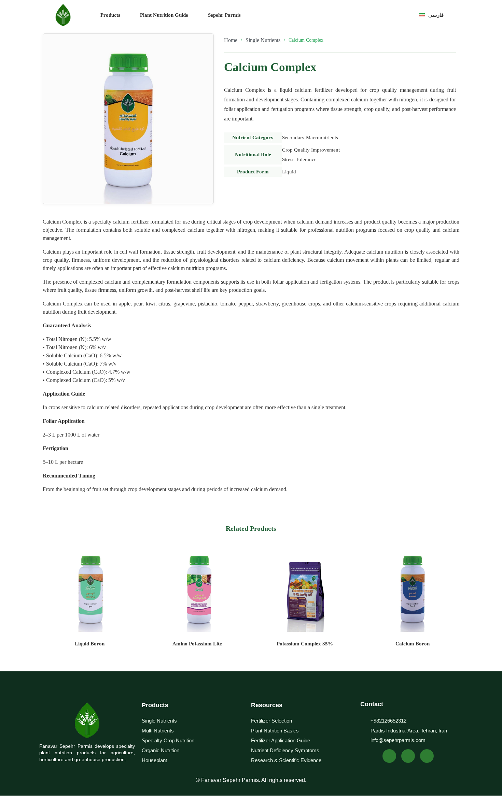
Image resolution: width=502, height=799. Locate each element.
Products (110, 15)
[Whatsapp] (389, 756)
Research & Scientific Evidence (286, 760)
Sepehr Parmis (224, 15)
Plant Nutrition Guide (164, 15)
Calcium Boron (412, 643)
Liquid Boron (89, 643)
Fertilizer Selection (271, 721)
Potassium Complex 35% (305, 643)
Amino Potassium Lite (197, 643)
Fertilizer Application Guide (280, 740)
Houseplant (154, 760)
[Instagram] (427, 756)
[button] (368, 14)
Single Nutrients (263, 40)
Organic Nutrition (160, 750)
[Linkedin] (408, 756)
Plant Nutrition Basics (275, 730)
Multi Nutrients (158, 730)
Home (230, 40)
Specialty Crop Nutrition (168, 740)
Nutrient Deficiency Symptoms (285, 750)
